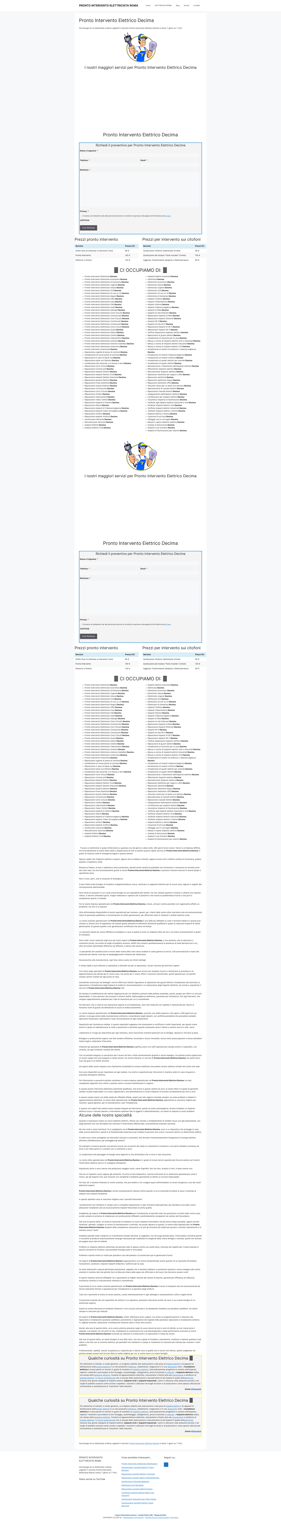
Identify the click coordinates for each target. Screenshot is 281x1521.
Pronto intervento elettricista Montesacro (140, 1464)
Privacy (84, 211)
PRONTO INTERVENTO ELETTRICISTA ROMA (108, 5)
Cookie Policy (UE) (145, 1515)
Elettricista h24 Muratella (132, 1485)
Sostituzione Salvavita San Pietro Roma (139, 1499)
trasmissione (177, 1375)
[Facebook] (166, 1464)
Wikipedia (195, 1389)
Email (144, 160)
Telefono (85, 160)
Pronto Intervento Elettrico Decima (144, 1443)
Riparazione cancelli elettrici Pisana (137, 1489)
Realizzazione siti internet (133, 1517)
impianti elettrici (173, 1364)
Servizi (186, 5)
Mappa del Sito (160, 1515)
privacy (168, 216)
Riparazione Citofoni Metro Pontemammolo (140, 1478)
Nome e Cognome (89, 151)
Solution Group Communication (157, 1517)
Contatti (197, 5)
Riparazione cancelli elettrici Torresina (138, 1474)
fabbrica (132, 1367)
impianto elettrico (140, 1369)
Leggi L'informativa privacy (126, 1515)
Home (148, 5)
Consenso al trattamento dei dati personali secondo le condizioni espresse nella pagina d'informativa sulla (126, 216)
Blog (177, 5)
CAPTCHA (84, 220)
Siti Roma (174, 1517)
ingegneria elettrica (101, 1375)
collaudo (170, 1372)
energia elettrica (102, 1367)
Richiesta (85, 170)
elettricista (188, 1378)
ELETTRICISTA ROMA (163, 5)
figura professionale (106, 1378)
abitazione (172, 1367)
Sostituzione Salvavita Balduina (135, 1481)
